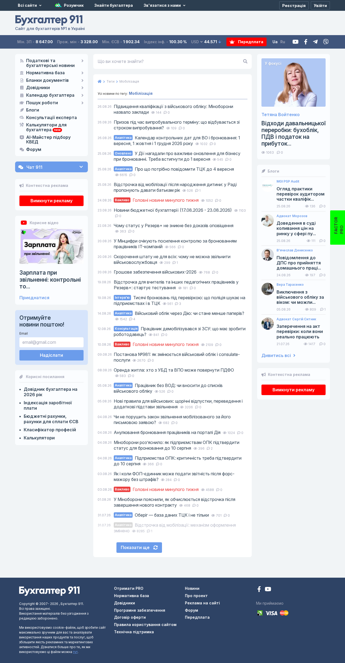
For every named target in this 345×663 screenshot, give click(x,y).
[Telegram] (315, 42)
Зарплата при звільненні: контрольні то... (50, 279)
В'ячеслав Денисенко (295, 250)
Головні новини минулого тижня (157, 200)
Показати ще (136, 547)
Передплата (250, 41)
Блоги (32, 110)
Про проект (196, 595)
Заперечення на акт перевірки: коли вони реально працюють (300, 331)
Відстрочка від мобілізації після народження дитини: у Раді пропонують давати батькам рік (175, 187)
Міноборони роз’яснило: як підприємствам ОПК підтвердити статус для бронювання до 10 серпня (176, 445)
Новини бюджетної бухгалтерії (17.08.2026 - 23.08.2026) (173, 210)
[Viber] (326, 42)
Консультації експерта (51, 117)
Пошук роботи (42, 102)
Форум (33, 149)
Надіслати (51, 355)
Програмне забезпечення (139, 610)
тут (75, 652)
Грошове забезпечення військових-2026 (156, 272)
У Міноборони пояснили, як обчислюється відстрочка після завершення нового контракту (174, 502)
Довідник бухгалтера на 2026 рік (50, 391)
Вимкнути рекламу (51, 200)
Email (23, 333)
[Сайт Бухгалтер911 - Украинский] (49, 590)
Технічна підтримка (134, 632)
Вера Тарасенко (290, 285)
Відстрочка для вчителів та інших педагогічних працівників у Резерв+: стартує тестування (176, 284)
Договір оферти (130, 617)
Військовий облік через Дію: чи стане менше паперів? (179, 313)
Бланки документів (47, 80)
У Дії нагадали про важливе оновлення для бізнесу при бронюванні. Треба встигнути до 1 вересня (177, 156)
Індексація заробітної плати (48, 405)
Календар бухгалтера (50, 95)
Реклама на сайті (202, 603)
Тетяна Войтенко (280, 114)
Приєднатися (34, 297)
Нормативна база (45, 72)
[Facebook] (306, 42)
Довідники (38, 87)
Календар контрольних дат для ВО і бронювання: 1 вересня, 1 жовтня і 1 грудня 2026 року (177, 140)
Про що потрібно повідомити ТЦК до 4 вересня (174, 169)
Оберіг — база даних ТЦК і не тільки (162, 515)
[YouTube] (267, 589)
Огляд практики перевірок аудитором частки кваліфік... (301, 194)
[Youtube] (295, 42)
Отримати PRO (128, 588)
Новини (192, 588)
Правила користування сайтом (145, 624)
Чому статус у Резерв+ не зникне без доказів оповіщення (173, 225)
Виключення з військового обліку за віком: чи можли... (300, 297)
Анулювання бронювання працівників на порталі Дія (168, 432)
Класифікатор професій (50, 429)
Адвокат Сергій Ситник (296, 319)
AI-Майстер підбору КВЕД (48, 140)
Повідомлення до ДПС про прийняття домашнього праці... (299, 263)
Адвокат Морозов (292, 216)
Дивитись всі (276, 355)
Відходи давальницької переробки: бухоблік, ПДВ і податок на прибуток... (293, 133)
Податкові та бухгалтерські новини (50, 63)
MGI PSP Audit (288, 181)
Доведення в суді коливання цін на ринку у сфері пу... (296, 228)
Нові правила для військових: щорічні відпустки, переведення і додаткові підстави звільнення (178, 403)
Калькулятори (39, 437)
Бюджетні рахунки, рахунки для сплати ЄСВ (51, 418)
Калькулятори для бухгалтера (46, 127)
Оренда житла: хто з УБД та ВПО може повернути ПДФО (174, 370)
